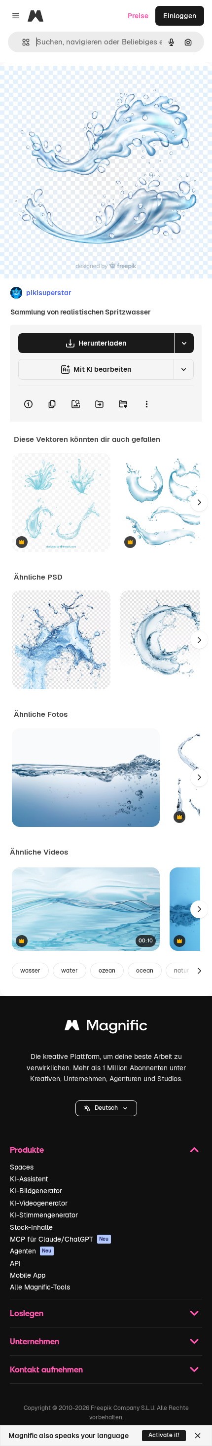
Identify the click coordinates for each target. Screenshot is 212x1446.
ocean (144, 971)
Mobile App (27, 1275)
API (15, 1263)
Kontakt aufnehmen (46, 1369)
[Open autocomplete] (21, 42)
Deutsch (106, 1108)
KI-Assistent (29, 1178)
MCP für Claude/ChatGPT (59, 1239)
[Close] (198, 1436)
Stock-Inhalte (31, 1227)
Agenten (31, 1251)
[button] (106, 1108)
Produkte (27, 1149)
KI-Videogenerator (39, 1203)
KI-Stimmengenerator (44, 1215)
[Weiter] (199, 502)
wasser (30, 971)
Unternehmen (34, 1341)
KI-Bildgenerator (36, 1190)
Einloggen (179, 15)
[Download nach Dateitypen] (184, 343)
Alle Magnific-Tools (40, 1287)
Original (63, 84)
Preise (138, 15)
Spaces (22, 1167)
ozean (107, 971)
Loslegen (26, 1313)
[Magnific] (106, 1027)
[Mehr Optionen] (146, 404)
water (69, 971)
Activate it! (163, 1435)
